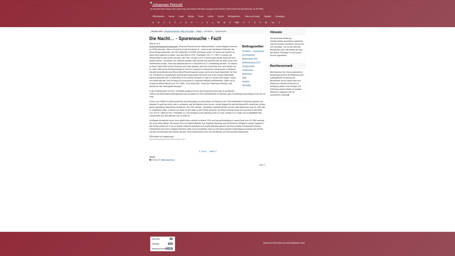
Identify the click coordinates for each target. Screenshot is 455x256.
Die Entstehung (248, 55)
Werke (191, 16)
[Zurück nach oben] (451, 251)
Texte (200, 16)
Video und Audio (252, 16)
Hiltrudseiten (158, 16)
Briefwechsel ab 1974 (251, 62)
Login (181, 16)
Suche (221, 16)
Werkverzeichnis (168, 160)
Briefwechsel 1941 (250, 58)
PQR (237, 22)
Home (171, 16)
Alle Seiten (246, 85)
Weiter (212, 151)
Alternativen (247, 74)
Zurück (203, 151)
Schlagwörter (234, 16)
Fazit (244, 77)
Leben (211, 16)
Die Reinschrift (248, 66)
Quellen (267, 16)
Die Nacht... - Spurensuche (253, 51)
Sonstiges (280, 16)
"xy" (273, 22)
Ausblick (245, 81)
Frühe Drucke (247, 70)
